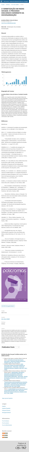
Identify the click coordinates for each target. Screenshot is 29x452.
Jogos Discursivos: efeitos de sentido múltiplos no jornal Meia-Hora (14, 365)
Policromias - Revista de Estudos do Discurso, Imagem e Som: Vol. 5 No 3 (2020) (15, 385)
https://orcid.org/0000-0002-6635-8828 (8, 23)
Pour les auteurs (5, 423)
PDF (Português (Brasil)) (8, 306)
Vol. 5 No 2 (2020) (15, 4)
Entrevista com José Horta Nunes (16, 359)
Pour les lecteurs (5, 421)
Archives (8, 4)
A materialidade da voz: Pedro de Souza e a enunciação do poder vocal (15, 389)
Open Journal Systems (7, 398)
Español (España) (6, 408)
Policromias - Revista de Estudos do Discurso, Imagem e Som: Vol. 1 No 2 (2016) (15, 368)
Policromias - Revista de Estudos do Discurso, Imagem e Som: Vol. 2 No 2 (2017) (15, 362)
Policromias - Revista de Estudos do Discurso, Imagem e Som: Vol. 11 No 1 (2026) (15, 392)
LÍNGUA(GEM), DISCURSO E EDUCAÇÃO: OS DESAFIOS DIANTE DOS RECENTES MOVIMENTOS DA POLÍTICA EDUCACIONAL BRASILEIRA (14, 374)
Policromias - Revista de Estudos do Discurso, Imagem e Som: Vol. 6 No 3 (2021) (15, 378)
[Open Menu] (1, 1)
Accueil (2, 4)
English (4, 406)
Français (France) (6, 410)
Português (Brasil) (6, 412)
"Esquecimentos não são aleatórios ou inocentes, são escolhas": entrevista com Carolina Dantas (15, 382)
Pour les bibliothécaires (7, 425)
